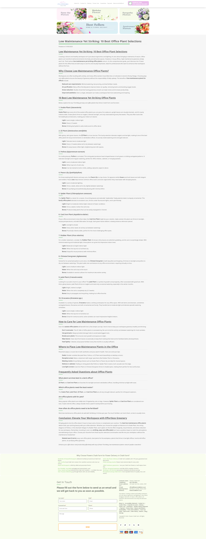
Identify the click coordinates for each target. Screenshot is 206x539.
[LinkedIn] (134, 525)
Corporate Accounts (132, 505)
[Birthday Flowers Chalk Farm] (103, 14)
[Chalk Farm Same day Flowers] (72, 14)
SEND (88, 527)
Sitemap (121, 513)
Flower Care (96, 3)
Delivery (89, 3)
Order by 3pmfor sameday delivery (140, 3)
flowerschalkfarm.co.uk (136, 490)
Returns (141, 511)
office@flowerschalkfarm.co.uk (138, 487)
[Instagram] (129, 525)
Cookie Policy (122, 505)
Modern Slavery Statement (141, 506)
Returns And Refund (118, 3)
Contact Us (83, 3)
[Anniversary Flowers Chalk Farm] (134, 28)
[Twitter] (125, 525)
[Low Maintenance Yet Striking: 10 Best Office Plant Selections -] (62, 3)
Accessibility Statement (131, 503)
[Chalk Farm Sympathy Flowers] (134, 14)
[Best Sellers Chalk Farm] (87, 28)
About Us (76, 3)
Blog (145, 511)
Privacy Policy (129, 508)
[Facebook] (120, 525)
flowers (122, 177)
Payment (109, 3)
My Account (126, 511)
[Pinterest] (138, 525)
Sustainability (122, 509)
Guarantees (103, 3)
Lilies (73, 179)
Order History (134, 511)
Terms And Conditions (133, 509)
